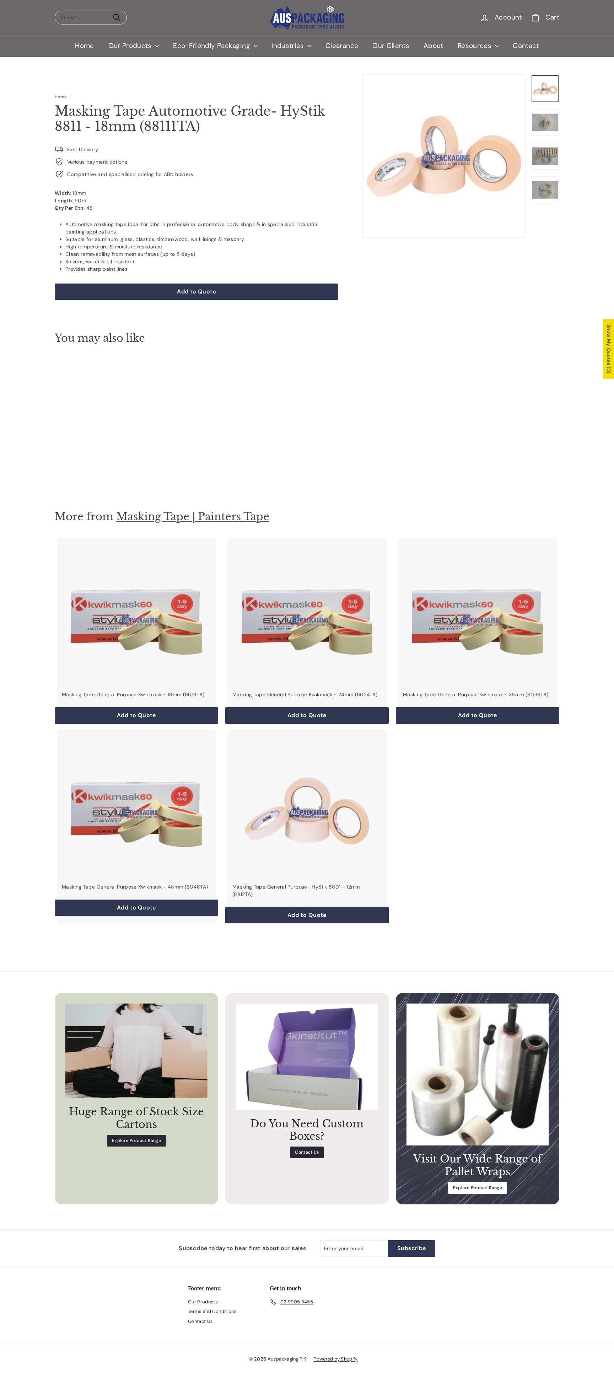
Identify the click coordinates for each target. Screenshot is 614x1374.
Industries (288, 45)
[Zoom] (443, 156)
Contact (526, 45)
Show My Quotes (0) (608, 348)
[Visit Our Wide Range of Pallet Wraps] (477, 1074)
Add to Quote (93, 475)
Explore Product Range (136, 1140)
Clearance (341, 45)
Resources (476, 45)
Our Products (131, 45)
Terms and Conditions (212, 1311)
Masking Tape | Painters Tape (192, 516)
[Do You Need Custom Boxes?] (307, 1057)
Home (84, 45)
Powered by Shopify (335, 1359)
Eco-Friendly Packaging (212, 45)
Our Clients (390, 45)
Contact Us (307, 1152)
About (433, 45)
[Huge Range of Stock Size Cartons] (136, 1051)
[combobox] (91, 17)
